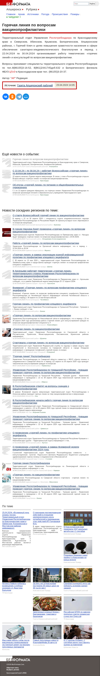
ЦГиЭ (12, 71)
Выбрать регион (13, 670)
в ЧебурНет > (13, 17)
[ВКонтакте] (5, 97)
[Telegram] (19, 97)
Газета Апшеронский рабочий (35, 85)
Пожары (74, 14)
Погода (45, 14)
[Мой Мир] (26, 97)
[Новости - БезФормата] (15, 3)
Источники (33, 14)
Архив (21, 14)
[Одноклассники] (12, 97)
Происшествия (60, 14)
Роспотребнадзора (60, 37)
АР (13, 78)
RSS (24, 673)
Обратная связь (13, 668)
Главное (10, 14)
